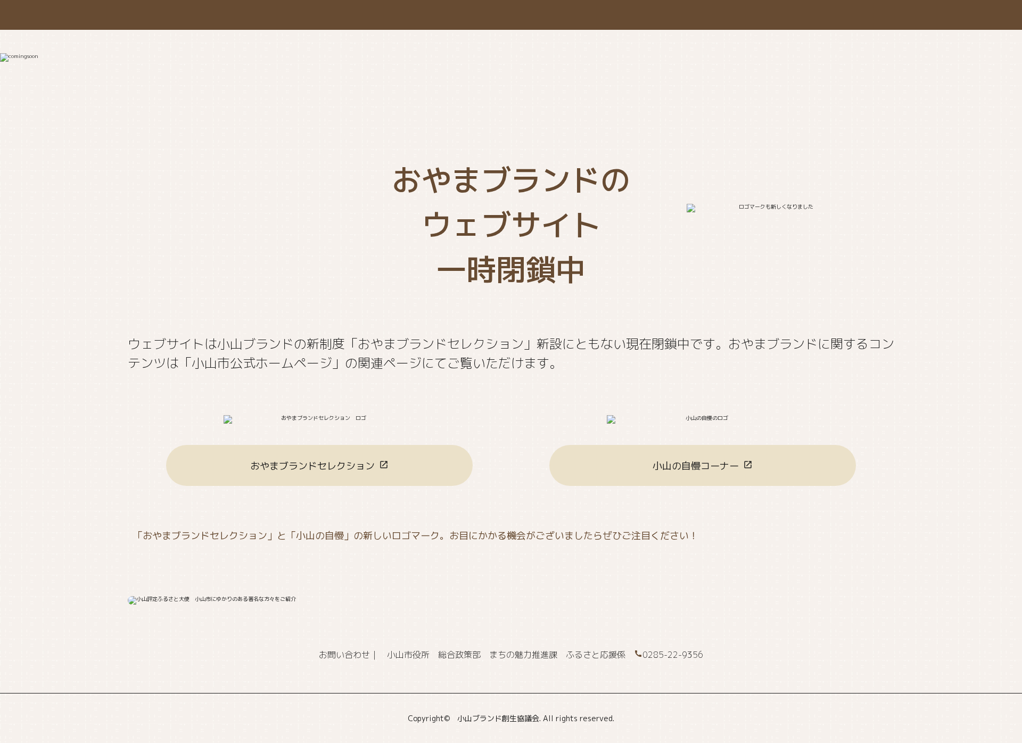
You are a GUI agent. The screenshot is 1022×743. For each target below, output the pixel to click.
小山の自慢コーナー (696, 466)
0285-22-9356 (672, 655)
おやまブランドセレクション (312, 466)
